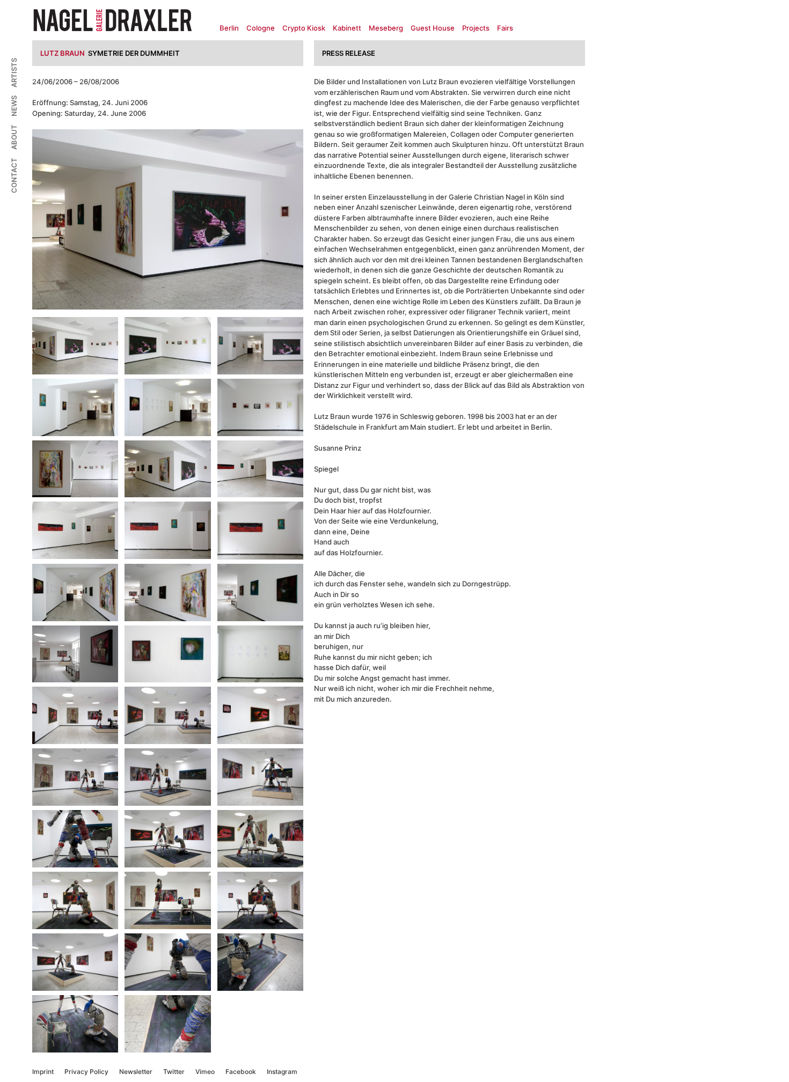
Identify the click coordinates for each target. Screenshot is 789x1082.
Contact (14, 175)
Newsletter (135, 1072)
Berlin (229, 28)
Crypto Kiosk (303, 28)
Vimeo (205, 1072)
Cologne (260, 28)
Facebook (240, 1072)
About (14, 137)
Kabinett (347, 28)
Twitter (174, 1072)
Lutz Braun (62, 53)
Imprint (43, 1072)
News (14, 105)
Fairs (505, 28)
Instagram (282, 1072)
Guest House (433, 28)
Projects (476, 28)
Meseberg (386, 28)
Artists (14, 72)
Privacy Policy (86, 1072)
